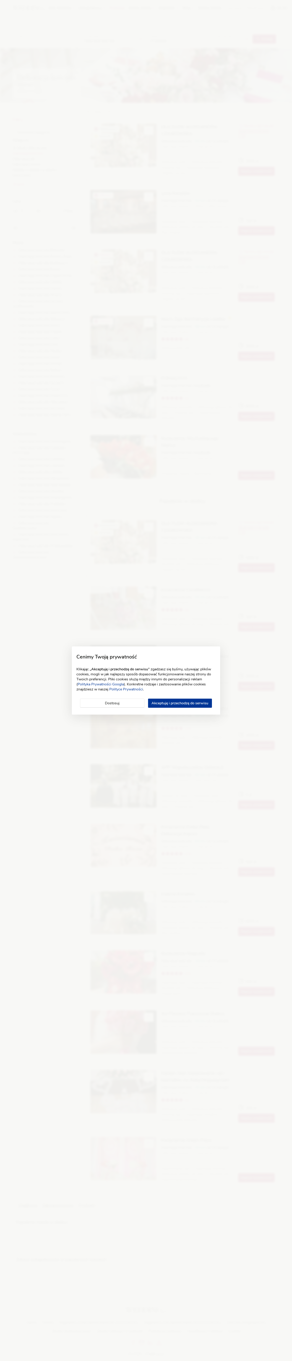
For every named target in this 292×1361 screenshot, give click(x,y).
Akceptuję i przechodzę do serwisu (179, 703)
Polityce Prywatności (126, 689)
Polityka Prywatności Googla (101, 684)
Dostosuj (112, 703)
